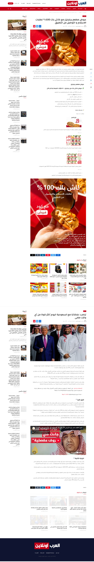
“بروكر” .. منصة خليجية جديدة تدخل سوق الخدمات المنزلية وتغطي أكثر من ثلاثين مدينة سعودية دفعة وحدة (14, 104)
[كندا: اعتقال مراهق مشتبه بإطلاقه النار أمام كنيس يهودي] (39, 501)
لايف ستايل (24, 8)
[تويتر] (91, 76)
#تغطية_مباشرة (78, 388)
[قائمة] (85, 9)
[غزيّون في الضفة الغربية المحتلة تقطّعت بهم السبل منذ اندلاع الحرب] (39, 520)
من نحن (43, 3)
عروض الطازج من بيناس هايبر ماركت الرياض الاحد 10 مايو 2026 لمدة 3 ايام (78, 276)
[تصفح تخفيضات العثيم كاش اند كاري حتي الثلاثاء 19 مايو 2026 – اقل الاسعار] (77, 287)
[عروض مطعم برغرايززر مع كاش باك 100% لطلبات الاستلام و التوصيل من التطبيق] (58, 48)
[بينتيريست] (34, 26)
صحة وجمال (32, 8)
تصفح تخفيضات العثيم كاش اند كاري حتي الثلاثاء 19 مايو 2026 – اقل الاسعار (77, 296)
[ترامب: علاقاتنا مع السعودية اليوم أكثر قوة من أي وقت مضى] (58, 342)
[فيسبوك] (91, 73)
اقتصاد (63, 8)
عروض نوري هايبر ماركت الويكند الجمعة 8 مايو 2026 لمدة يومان (40, 295)
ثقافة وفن (45, 8)
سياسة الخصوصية (36, 3)
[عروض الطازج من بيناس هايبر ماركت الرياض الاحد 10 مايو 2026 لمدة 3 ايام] (77, 268)
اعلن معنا (29, 3)
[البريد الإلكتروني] (91, 87)
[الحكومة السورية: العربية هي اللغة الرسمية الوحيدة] (77, 520)
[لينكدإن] (91, 80)
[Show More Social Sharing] (31, 26)
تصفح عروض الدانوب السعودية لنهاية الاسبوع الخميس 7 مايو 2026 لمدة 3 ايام (58, 276)
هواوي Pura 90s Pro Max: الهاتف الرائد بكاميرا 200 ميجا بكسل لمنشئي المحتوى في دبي (17, 37)
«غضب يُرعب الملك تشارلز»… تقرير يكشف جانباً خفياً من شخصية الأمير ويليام (78, 509)
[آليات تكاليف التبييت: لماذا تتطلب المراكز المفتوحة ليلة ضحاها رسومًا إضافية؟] (23, 52)
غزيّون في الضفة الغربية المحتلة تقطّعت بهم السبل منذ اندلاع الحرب (39, 527)
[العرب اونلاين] (76, 3)
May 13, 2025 (65, 394)
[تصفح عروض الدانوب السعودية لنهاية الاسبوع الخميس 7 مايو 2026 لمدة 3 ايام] (58, 268)
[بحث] (10, 8)
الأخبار (74, 8)
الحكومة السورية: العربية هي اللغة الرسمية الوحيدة (78, 527)
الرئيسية (80, 8)
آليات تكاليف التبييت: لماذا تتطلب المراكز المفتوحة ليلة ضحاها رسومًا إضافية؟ (15, 53)
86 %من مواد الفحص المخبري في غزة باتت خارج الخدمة (58, 527)
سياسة (69, 8)
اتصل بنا (23, 3)
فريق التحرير (78, 26)
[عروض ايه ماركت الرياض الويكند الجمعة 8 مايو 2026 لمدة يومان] (58, 287)
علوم (51, 8)
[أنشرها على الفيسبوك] (40, 26)
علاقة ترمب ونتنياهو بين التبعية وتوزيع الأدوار (59, 508)
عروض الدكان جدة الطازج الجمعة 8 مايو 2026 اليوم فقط (39, 275)
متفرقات (84, 16)
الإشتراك (10, 3)
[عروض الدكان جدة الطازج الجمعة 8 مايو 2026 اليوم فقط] (39, 268)
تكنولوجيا (57, 8)
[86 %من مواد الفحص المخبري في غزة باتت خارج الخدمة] (58, 520)
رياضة (39, 8)
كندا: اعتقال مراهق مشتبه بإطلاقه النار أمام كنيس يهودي (39, 508)
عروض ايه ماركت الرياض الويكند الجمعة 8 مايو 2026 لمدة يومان (59, 295)
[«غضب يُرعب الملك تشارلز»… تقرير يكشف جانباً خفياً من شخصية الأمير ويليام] (77, 501)
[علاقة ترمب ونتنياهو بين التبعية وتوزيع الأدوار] (58, 501)
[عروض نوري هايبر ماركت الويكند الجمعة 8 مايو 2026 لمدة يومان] (39, 287)
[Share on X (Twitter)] (37, 26)
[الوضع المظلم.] (8, 8)
